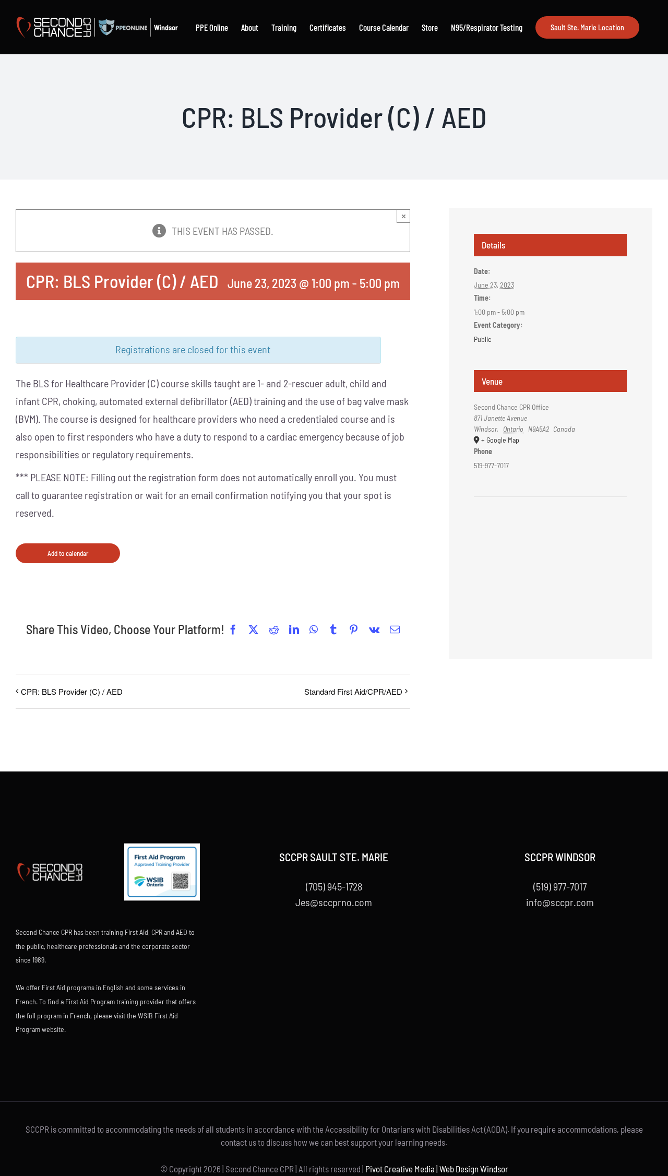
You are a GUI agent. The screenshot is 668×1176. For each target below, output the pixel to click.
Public (482, 339)
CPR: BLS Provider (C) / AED (72, 691)
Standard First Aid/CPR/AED (353, 691)
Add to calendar (67, 553)
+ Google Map (500, 439)
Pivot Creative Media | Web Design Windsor (436, 1168)
